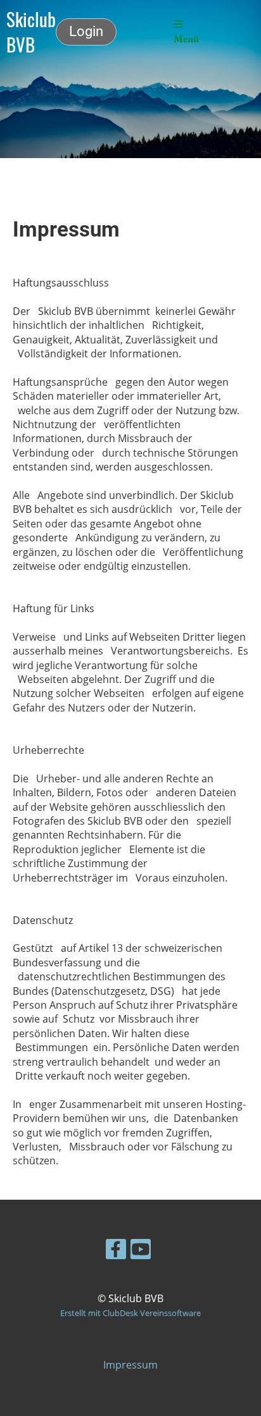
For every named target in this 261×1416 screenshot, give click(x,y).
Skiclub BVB (31, 32)
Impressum (130, 1365)
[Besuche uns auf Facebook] (116, 1251)
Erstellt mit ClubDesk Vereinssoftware (130, 1313)
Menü (186, 39)
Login (86, 31)
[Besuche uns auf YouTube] (140, 1251)
